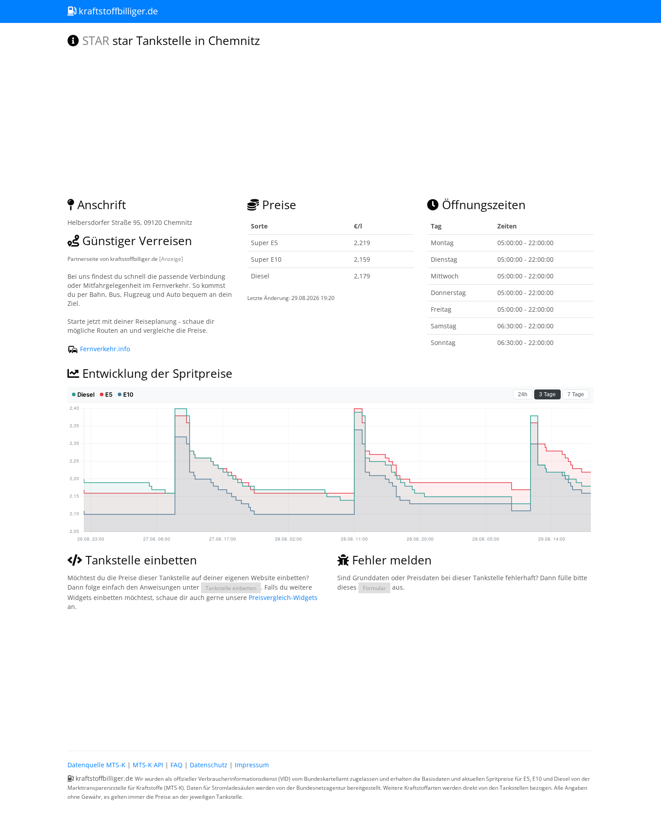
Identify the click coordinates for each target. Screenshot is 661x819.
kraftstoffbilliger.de (117, 11)
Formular (374, 587)
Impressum (252, 765)
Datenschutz (209, 765)
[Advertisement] (330, 679)
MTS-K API (148, 765)
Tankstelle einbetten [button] (230, 587)
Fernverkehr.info (104, 349)
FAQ (176, 765)
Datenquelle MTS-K (96, 765)
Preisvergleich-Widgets (283, 597)
